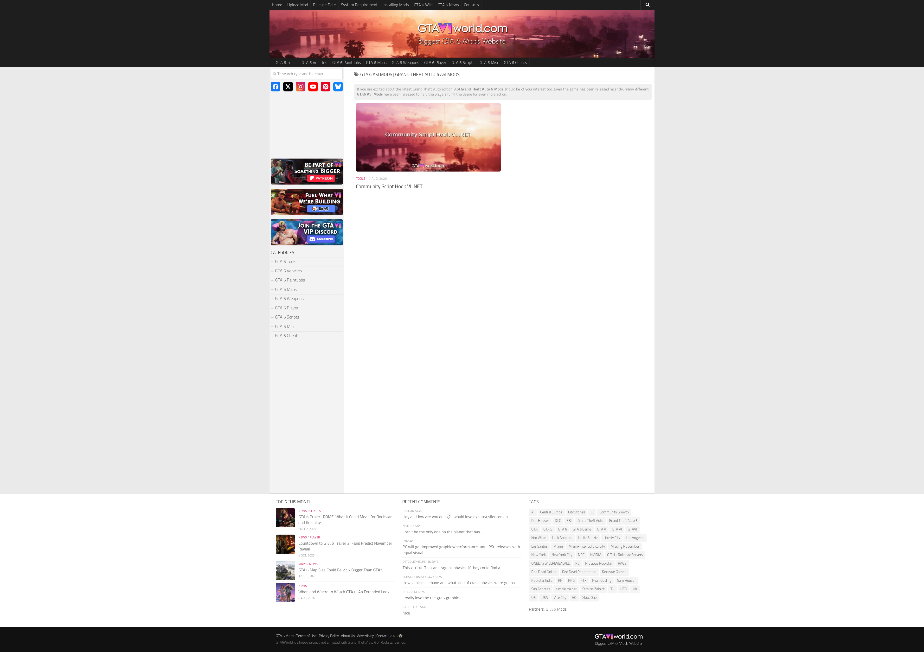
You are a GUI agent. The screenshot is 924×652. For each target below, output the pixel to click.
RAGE (622, 563)
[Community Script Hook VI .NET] (428, 137)
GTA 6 (562, 529)
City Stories (576, 512)
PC (577, 563)
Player (314, 537)
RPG (571, 580)
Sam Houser (626, 580)
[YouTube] (313, 86)
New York (538, 555)
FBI (569, 520)
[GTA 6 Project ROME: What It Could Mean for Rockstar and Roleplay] (285, 517)
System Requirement (359, 4)
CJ (592, 512)
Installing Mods (396, 4)
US (533, 597)
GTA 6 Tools (286, 62)
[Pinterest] (325, 86)
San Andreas (540, 589)
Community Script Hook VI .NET (389, 186)
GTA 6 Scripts (463, 62)
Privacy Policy (329, 636)
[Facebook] (275, 86)
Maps (302, 564)
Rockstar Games (614, 572)
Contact (382, 636)
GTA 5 (547, 529)
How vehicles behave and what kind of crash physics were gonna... (460, 582)
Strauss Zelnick (593, 589)
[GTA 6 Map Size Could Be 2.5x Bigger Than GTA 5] (285, 570)
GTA (534, 529)
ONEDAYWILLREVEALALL (550, 563)
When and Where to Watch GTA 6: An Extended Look (343, 591)
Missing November (625, 546)
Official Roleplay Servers (625, 555)
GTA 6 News (448, 4)
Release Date (324, 4)
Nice (406, 613)
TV (612, 589)
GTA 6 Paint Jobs (346, 62)
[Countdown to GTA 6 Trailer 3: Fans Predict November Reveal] (285, 544)
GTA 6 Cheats (515, 62)
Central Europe (551, 512)
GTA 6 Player (435, 62)
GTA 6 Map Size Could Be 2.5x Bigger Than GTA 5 (341, 570)
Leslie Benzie (588, 538)
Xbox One (589, 597)
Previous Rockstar (598, 563)
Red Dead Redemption (579, 572)
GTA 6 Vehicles (314, 62)
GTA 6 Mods (556, 609)
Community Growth (614, 512)
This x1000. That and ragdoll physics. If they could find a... (453, 567)
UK (635, 589)
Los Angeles (635, 538)
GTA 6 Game (582, 529)
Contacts (471, 4)
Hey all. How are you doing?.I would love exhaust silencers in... (457, 516)
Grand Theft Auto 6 (623, 520)
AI (532, 512)
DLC (558, 520)
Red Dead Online (543, 572)
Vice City (560, 597)
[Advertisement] (503, 233)
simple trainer (566, 589)
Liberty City (611, 538)
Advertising (365, 636)
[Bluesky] (338, 86)
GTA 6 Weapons (405, 62)
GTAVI (632, 529)
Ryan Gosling (601, 580)
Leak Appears (562, 538)
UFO (623, 589)
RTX (583, 580)
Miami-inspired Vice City (587, 546)
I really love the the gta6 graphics (432, 597)
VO (574, 597)
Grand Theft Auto (590, 520)
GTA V (601, 529)
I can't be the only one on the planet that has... (443, 532)
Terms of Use (306, 636)
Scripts (315, 511)
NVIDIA (595, 555)
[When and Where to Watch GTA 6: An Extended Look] (285, 592)
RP (560, 580)
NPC (581, 555)
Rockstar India (541, 580)
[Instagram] (300, 86)
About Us (348, 636)
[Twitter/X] (288, 86)
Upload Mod (297, 4)
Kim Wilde (538, 538)
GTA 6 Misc (489, 62)
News (302, 511)
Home (277, 4)
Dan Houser (540, 520)
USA (544, 597)
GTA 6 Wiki (423, 4)
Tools (361, 179)
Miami (558, 546)
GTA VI (617, 529)
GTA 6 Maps (376, 62)
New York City (562, 555)
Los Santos (539, 546)
